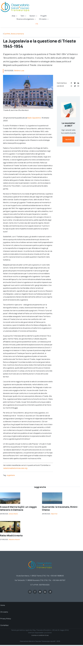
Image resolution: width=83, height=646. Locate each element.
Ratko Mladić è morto (11, 535)
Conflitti (7, 34)
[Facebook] (71, 83)
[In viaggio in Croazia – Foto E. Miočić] (10, 493)
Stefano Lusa (19, 70)
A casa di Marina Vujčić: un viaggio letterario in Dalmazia (18, 508)
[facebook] (35, 592)
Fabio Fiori (54, 514)
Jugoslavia (11, 475)
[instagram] (30, 592)
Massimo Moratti (14, 539)
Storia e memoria (17, 34)
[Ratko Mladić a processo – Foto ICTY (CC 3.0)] (10, 522)
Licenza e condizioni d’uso (40, 635)
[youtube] (40, 592)
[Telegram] (75, 85)
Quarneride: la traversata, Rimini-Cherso (60, 508)
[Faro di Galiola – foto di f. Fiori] (52, 493)
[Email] (78, 85)
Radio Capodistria (34, 118)
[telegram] (50, 592)
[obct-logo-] (40, 560)
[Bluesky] (75, 83)
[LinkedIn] (78, 83)
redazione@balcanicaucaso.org (15, 468)
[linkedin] (45, 592)
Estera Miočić (13, 514)
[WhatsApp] (71, 85)
